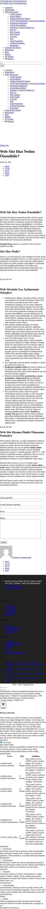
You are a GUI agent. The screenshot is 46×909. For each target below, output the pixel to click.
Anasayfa (8, 7)
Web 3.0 (13, 30)
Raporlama (14, 45)
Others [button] (2, 896)
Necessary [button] (4, 740)
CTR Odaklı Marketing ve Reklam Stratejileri (27, 21)
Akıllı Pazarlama (16, 41)
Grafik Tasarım (15, 14)
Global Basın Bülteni (18, 25)
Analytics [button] (3, 869)
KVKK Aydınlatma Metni (15, 653)
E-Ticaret (13, 36)
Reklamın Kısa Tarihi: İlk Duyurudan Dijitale (22, 662)
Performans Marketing (18, 23)
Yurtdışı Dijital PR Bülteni (20, 19)
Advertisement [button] (5, 883)
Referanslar (9, 50)
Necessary (7, 742)
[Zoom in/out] (6, 687)
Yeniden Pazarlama (17, 43)
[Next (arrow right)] (3, 689)
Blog (7, 52)
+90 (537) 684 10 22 (13, 585)
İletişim (8, 54)
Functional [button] (4, 846)
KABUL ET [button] (19, 700)
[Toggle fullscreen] (3, 687)
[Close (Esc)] (1, 687)
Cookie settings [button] (7, 700)
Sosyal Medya (15, 16)
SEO (12, 39)
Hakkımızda (9, 10)
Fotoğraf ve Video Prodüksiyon (22, 27)
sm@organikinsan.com (14, 588)
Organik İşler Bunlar (13, 48)
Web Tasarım (15, 32)
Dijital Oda (4, 145)
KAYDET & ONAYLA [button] (9, 908)
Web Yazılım (15, 34)
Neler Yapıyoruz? (11, 12)
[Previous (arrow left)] (1, 689)
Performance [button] (5, 858)
